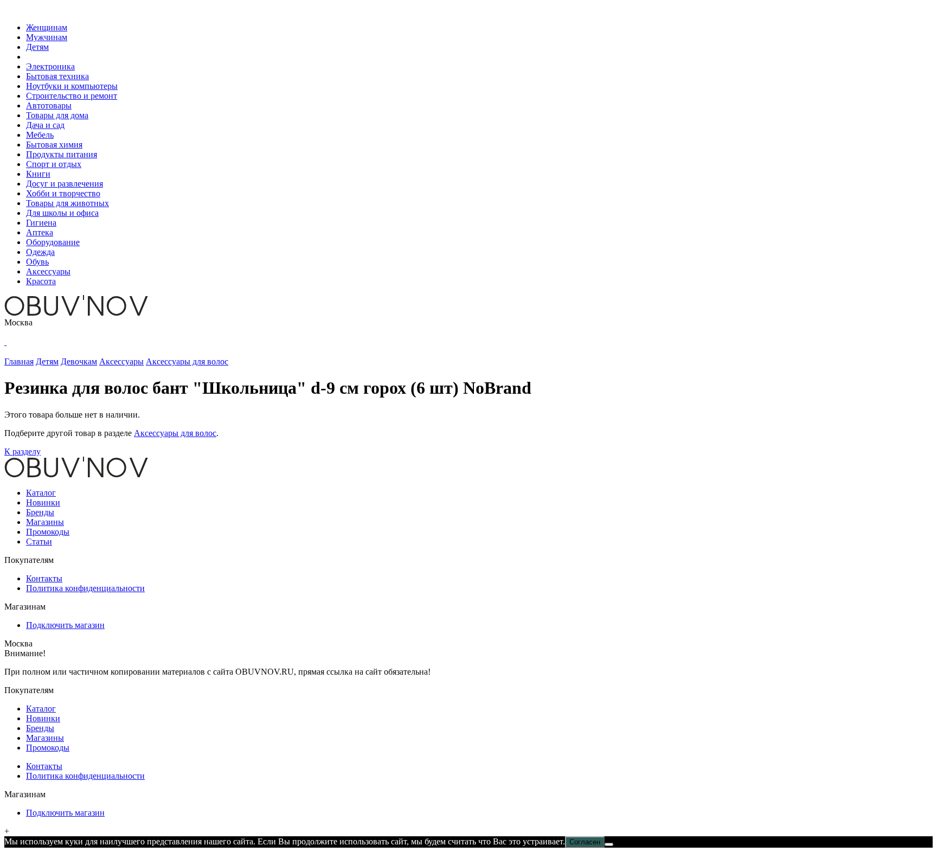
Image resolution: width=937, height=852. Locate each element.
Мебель (40, 134)
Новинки (43, 502)
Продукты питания (61, 154)
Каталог (41, 492)
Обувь (37, 261)
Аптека (39, 232)
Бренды (40, 512)
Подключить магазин (65, 625)
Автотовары (49, 105)
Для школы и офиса (62, 212)
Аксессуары (48, 271)
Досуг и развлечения (64, 183)
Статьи (39, 541)
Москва (18, 322)
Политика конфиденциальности (85, 588)
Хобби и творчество (63, 193)
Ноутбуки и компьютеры (72, 86)
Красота (41, 281)
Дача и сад (45, 125)
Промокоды (47, 531)
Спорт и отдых (53, 164)
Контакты (44, 578)
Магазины (45, 522)
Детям (37, 47)
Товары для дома (57, 115)
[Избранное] (5, 342)
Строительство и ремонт (71, 95)
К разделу (22, 451)
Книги (38, 173)
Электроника (50, 66)
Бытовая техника (57, 76)
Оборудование (53, 242)
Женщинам (46, 27)
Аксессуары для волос (175, 433)
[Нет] (609, 844)
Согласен (584, 842)
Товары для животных (67, 203)
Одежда (40, 252)
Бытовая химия (54, 144)
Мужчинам (46, 37)
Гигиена (41, 222)
